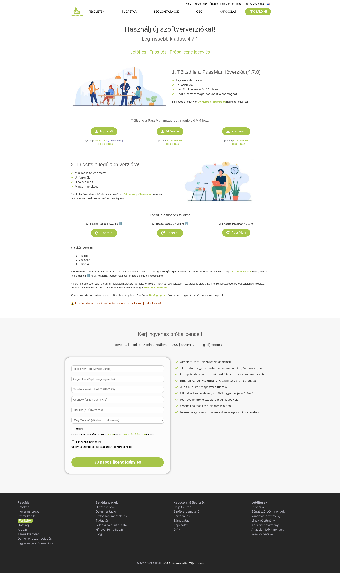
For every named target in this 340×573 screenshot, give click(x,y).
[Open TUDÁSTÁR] (139, 11)
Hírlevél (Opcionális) (88, 442)
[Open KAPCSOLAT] (239, 11)
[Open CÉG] (205, 11)
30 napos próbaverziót (212, 101)
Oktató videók (105, 507)
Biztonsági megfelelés (111, 516)
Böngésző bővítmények (268, 511)
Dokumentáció (106, 511)
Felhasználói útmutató (111, 525)
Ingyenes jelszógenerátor (35, 543)
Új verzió (257, 507)
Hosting (23, 525)
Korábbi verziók (262, 534)
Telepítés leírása (170, 144)
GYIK (177, 529)
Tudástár (102, 520)
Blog (99, 534)
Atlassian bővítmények (267, 529)
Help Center (182, 507)
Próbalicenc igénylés (190, 52)
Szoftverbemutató (186, 511)
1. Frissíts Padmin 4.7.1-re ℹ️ (104, 223)
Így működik (26, 516)
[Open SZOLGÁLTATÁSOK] (181, 11)
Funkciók (25, 520)
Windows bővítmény (265, 516)
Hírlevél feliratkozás (110, 529)
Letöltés (138, 52)
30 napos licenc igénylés (117, 462)
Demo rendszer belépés (35, 538)
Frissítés (157, 52)
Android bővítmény (265, 525)
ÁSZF (111, 434)
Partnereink (182, 516)
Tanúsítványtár (28, 534)
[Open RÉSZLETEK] (107, 11)
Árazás (23, 529)
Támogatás (181, 520)
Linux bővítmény (263, 520)
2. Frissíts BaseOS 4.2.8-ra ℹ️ (170, 223)
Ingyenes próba (29, 511)
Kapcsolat (181, 525)
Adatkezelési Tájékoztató (188, 563)
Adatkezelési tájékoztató (133, 434)
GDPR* (80, 429)
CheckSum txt (101, 140)
